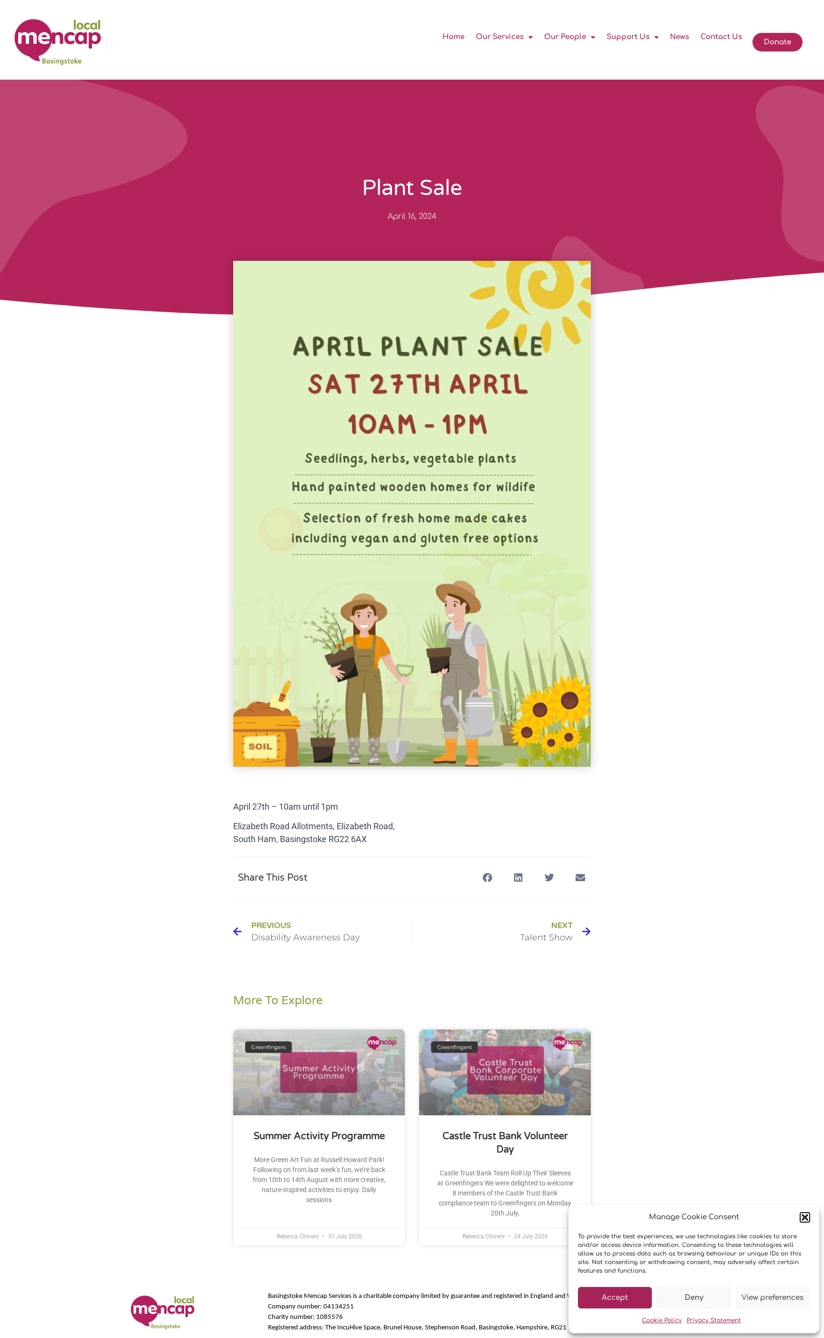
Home (453, 37)
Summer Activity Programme (319, 1136)
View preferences (772, 1298)
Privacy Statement (714, 1320)
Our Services (500, 37)
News (679, 37)
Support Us (628, 37)
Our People (565, 37)
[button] (805, 1217)
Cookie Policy (662, 1320)
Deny (694, 1298)
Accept (615, 1298)
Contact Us (721, 37)
